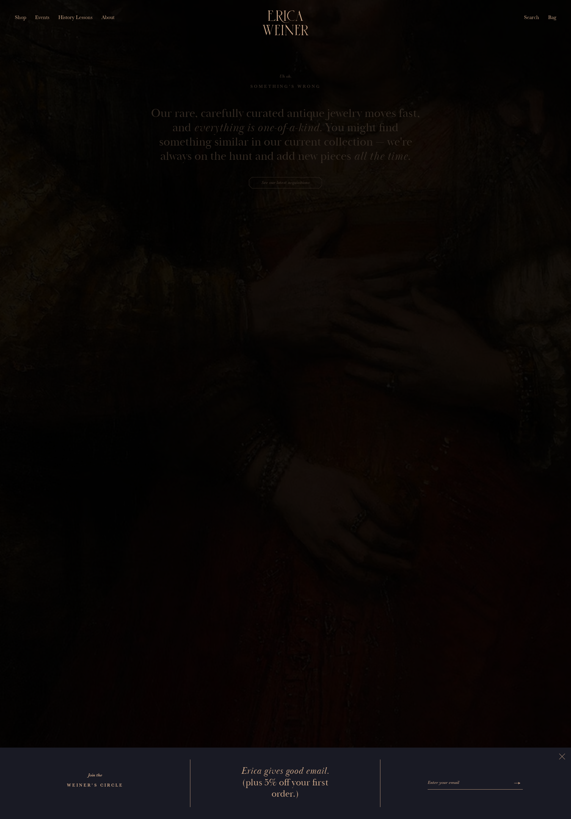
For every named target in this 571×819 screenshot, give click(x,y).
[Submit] (517, 783)
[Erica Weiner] (286, 22)
